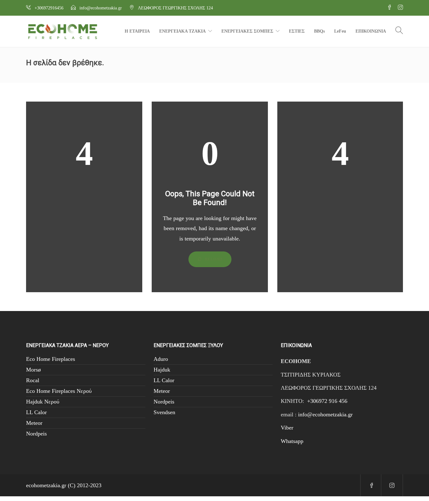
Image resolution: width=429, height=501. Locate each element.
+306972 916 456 (327, 401)
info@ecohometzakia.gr (325, 414)
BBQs (319, 31)
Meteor (34, 423)
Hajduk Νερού (42, 401)
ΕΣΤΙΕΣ (297, 31)
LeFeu (340, 31)
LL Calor (36, 412)
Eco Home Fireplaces (50, 359)
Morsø (33, 369)
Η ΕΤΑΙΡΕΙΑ (137, 31)
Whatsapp (292, 441)
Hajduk (162, 369)
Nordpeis (36, 433)
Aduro (161, 359)
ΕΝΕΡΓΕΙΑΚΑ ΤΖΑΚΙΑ (182, 31)
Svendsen (164, 412)
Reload (213, 259)
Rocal (32, 380)
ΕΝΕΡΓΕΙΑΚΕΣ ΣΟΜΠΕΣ (247, 31)
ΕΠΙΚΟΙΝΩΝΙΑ (371, 31)
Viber (287, 428)
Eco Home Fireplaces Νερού (59, 391)
